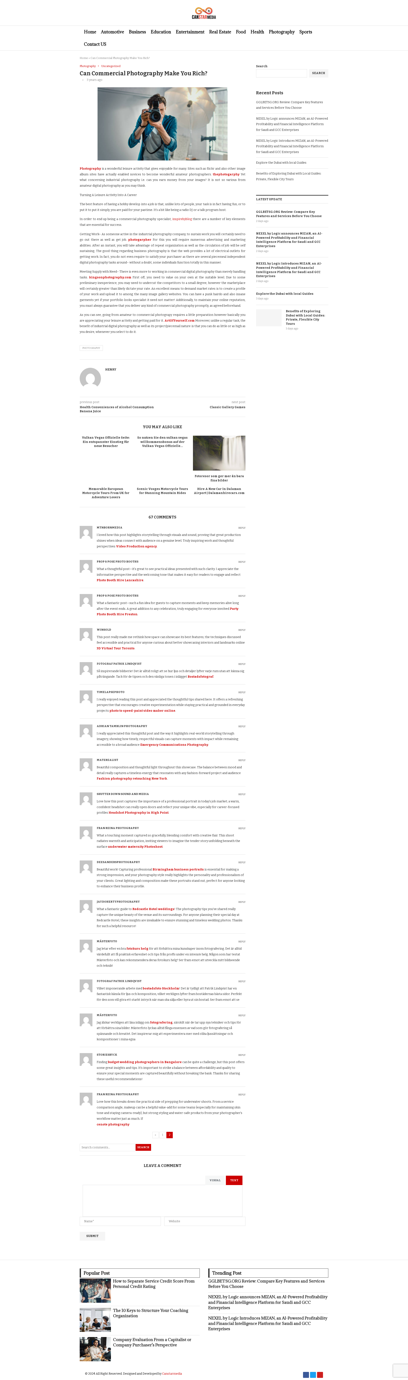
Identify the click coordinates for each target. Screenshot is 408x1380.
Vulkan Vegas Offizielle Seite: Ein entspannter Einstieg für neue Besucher (106, 442)
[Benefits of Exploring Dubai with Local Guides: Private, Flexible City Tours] (269, 317)
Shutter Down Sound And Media (123, 794)
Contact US (95, 44)
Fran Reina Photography (118, 828)
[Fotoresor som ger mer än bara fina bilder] (219, 453)
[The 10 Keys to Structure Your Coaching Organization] (95, 1320)
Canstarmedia (172, 1374)
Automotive (112, 32)
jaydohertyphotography (118, 901)
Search (143, 1147)
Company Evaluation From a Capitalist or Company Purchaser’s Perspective (152, 1342)
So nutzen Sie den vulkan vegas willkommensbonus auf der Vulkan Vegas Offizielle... (162, 442)
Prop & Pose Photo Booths (117, 561)
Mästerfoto (107, 941)
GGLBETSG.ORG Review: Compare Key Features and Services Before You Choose (289, 214)
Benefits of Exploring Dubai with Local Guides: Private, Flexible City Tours (305, 317)
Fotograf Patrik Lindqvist (119, 663)
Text (234, 1180)
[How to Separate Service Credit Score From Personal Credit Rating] (95, 1290)
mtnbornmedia (109, 527)
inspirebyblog (182, 219)
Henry (110, 369)
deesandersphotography (118, 862)
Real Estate (220, 32)
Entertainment (190, 32)
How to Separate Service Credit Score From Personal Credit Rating (154, 1283)
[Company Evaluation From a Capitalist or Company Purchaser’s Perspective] (95, 1349)
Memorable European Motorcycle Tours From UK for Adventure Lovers (105, 493)
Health (257, 32)
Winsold (104, 629)
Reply (241, 528)
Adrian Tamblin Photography (122, 726)
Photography (282, 32)
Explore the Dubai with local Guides (281, 163)
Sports (305, 32)
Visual (215, 1180)
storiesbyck (107, 1054)
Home (90, 32)
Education (161, 32)
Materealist (107, 760)
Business (137, 32)
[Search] (326, 38)
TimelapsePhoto (111, 692)
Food (241, 32)
